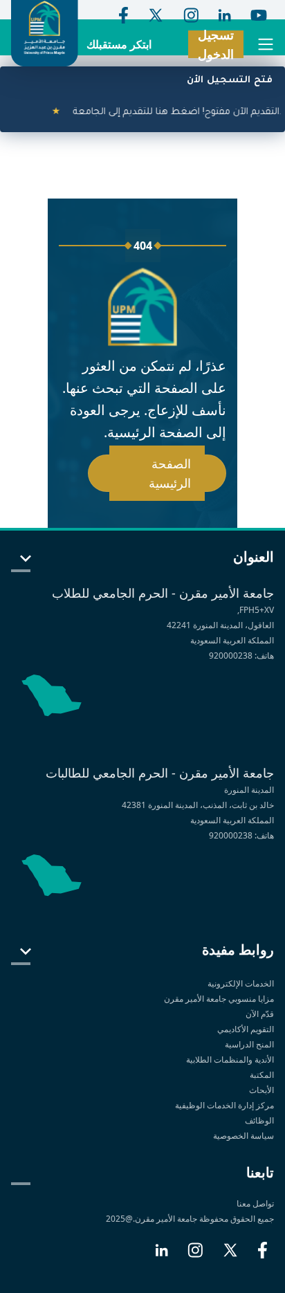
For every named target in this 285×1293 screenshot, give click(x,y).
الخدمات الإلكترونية (241, 983)
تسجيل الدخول (216, 44)
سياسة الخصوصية (242, 1135)
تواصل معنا (255, 1203)
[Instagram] (195, 1256)
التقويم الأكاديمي (245, 1029)
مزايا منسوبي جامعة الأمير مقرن (219, 999)
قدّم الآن (260, 1014)
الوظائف (259, 1120)
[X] (230, 1255)
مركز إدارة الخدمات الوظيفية (224, 1105)
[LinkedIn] (161, 1255)
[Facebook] (262, 1255)
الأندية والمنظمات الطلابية (230, 1059)
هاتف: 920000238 (241, 655)
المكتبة (262, 1075)
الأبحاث (261, 1090)
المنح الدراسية (249, 1044)
